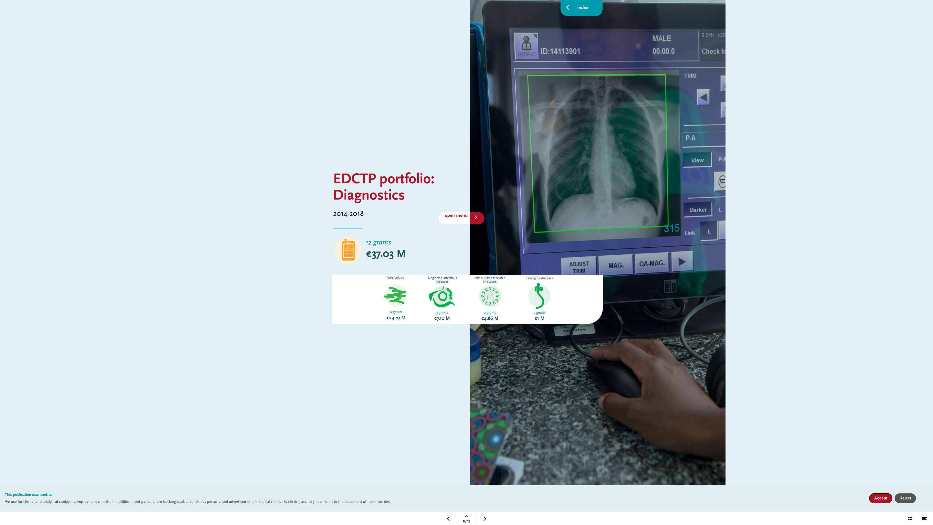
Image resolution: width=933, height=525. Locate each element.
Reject (905, 498)
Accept (880, 498)
